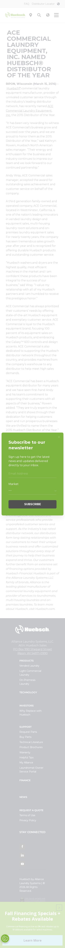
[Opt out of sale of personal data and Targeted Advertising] (5, 938)
